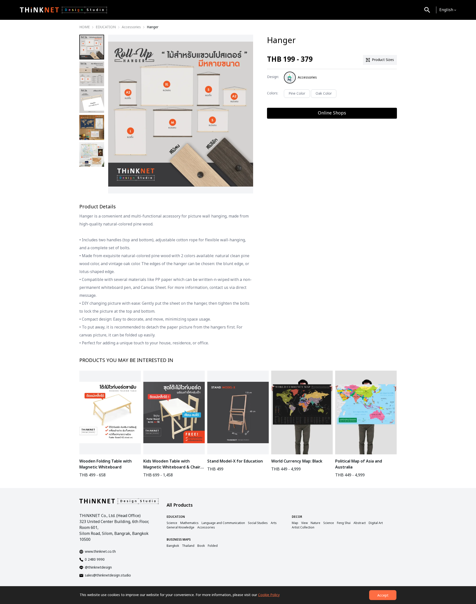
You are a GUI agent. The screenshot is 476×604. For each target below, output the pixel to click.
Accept (382, 595)
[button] (447, 10)
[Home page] (63, 9)
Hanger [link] (152, 27)
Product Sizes (383, 59)
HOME (84, 27)
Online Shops (332, 113)
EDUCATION (106, 27)
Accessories (131, 27)
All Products (180, 505)
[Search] (427, 10)
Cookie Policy (269, 595)
